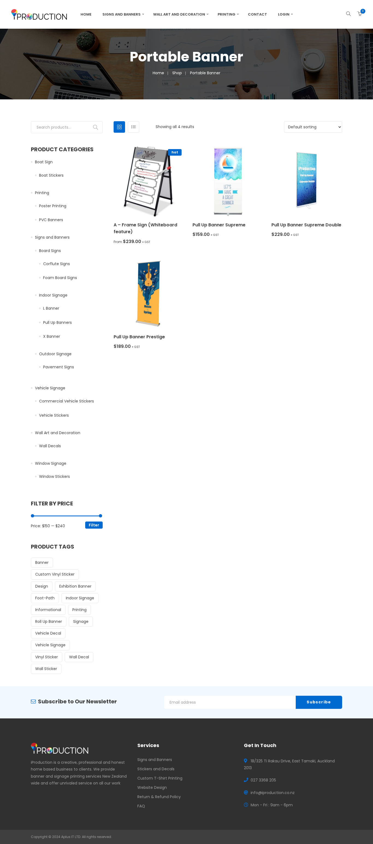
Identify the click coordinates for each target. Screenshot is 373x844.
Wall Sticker (46, 668)
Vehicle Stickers (54, 415)
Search (95, 127)
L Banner (51, 308)
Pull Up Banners (57, 322)
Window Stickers (54, 476)
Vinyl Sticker (46, 657)
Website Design (152, 787)
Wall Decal (79, 657)
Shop (177, 73)
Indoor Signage (53, 295)
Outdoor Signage (55, 354)
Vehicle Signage (50, 388)
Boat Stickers (51, 175)
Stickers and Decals (155, 769)
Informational (48, 609)
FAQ (141, 806)
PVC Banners (51, 220)
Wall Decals (50, 446)
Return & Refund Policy (159, 796)
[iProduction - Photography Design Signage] (39, 14)
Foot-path (45, 598)
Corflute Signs (56, 263)
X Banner (51, 336)
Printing (226, 14)
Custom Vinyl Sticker (55, 574)
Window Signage (50, 463)
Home (86, 14)
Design (41, 586)
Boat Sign (44, 162)
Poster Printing (52, 206)
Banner (42, 562)
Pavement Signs (58, 367)
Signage (80, 621)
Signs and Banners (121, 14)
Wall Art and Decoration (179, 14)
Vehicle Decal (48, 633)
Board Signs (50, 250)
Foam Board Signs (60, 277)
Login (283, 14)
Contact (257, 14)
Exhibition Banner (75, 586)
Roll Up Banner (48, 621)
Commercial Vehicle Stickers (66, 401)
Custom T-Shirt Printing (159, 778)
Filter (94, 525)
